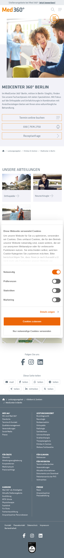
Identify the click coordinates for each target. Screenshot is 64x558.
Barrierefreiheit (10, 528)
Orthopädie (9, 196)
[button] (9, 382)
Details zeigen (47, 312)
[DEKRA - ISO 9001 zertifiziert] (32, 547)
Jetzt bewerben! (47, 2)
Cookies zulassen (32, 321)
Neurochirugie (42, 195)
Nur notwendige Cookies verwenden (32, 331)
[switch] (56, 281)
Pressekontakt (19, 525)
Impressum (44, 525)
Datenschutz (32, 525)
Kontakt (8, 525)
